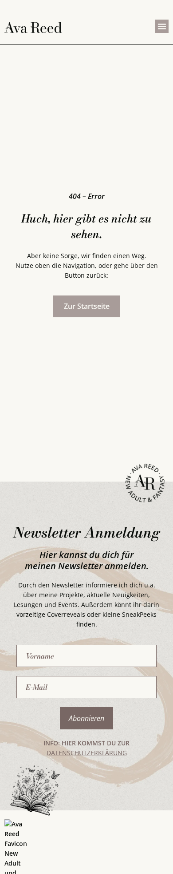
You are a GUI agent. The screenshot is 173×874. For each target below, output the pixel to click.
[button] (162, 26)
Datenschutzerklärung (87, 753)
